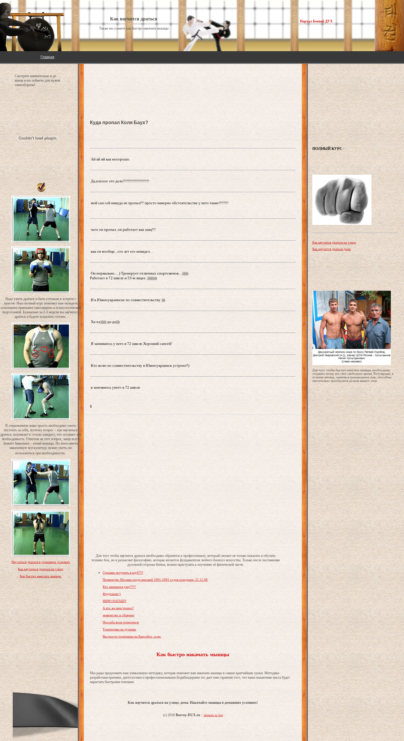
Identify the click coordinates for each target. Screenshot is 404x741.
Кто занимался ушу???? (119, 586)
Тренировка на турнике (119, 629)
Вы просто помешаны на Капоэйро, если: (132, 636)
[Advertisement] (137, 83)
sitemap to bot (213, 715)
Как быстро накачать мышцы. (41, 576)
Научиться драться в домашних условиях (41, 562)
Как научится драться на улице (334, 242)
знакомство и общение (118, 615)
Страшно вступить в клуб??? (123, 572)
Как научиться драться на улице (40, 569)
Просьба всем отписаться (121, 622)
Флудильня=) (112, 594)
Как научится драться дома (331, 249)
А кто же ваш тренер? (118, 608)
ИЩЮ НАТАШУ (115, 601)
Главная (47, 57)
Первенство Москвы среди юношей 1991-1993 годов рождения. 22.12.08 (155, 579)
